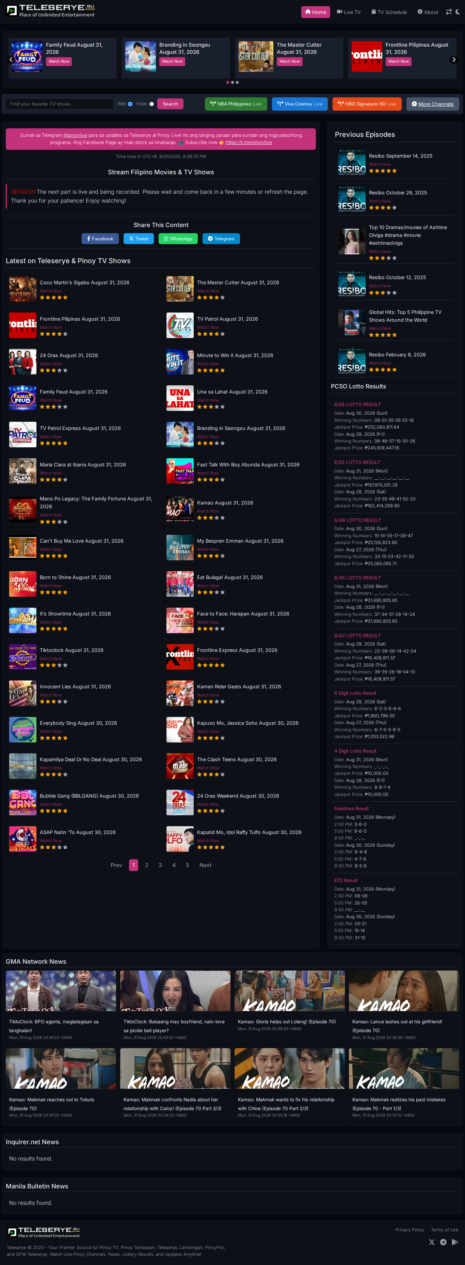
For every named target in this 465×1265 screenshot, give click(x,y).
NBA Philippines (240, 104)
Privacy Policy (410, 1229)
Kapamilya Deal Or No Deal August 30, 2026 (91, 759)
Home (319, 12)
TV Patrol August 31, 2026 (227, 319)
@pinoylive (75, 135)
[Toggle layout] (449, 12)
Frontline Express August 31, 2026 (237, 650)
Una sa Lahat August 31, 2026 (232, 392)
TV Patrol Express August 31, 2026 (80, 428)
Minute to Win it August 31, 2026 (235, 355)
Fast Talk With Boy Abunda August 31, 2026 (248, 464)
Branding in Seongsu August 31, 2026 (241, 428)
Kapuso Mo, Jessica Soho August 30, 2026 (248, 723)
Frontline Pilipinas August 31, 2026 (80, 319)
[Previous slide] (11, 60)
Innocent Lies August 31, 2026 (75, 686)
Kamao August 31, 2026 (225, 503)
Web (121, 103)
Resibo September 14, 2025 (401, 156)
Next (205, 865)
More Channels (436, 104)
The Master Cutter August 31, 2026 (238, 282)
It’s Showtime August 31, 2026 (75, 614)
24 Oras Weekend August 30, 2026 (238, 796)
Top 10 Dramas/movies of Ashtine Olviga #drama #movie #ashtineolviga (408, 235)
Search (170, 104)
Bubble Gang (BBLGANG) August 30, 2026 (89, 796)
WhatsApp (181, 238)
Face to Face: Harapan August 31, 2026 (243, 614)
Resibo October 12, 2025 (397, 277)
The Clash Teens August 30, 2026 (237, 759)
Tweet (141, 238)
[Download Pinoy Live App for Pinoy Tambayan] (455, 1242)
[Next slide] (453, 60)
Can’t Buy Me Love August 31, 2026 (82, 541)
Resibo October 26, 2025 (398, 192)
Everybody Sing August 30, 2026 (78, 723)
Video (142, 103)
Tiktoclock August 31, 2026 (71, 650)
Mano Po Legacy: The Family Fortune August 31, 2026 (96, 502)
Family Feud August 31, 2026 (74, 392)
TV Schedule (392, 12)
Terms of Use (444, 1229)
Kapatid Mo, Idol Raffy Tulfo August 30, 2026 (249, 832)
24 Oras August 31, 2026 (69, 355)
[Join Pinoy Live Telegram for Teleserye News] (443, 1242)
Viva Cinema (303, 104)
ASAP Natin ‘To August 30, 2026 (78, 832)
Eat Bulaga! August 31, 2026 (230, 577)
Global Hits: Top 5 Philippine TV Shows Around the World (405, 316)
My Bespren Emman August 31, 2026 (240, 541)
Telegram (224, 238)
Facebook (102, 238)
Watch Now (59, 61)
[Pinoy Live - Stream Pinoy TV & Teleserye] (50, 16)
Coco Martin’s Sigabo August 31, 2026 (84, 282)
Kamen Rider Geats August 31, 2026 (239, 686)
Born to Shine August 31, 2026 (75, 577)
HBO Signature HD (370, 104)
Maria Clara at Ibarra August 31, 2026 (83, 464)
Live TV (352, 12)
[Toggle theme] (457, 12)
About (431, 12)
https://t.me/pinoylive (249, 142)
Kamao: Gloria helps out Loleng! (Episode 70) (287, 1021)
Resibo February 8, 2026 (397, 354)
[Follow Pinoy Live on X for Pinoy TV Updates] (432, 1242)
